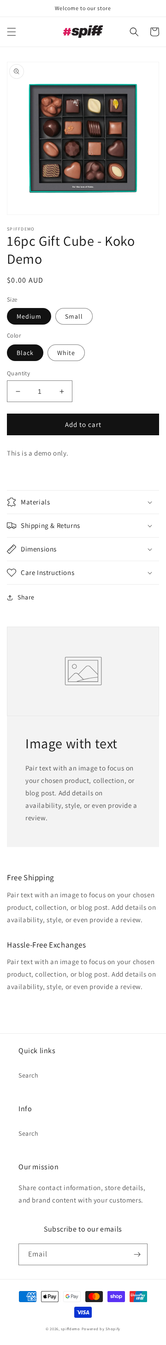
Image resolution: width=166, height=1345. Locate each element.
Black (25, 353)
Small (74, 316)
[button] (11, 32)
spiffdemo (70, 1328)
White (66, 353)
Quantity (18, 373)
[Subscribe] (137, 1254)
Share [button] (26, 597)
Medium (29, 316)
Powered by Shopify (101, 1328)
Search (28, 1075)
